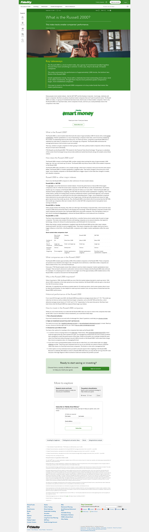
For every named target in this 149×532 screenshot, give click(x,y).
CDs (28, 513)
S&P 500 (50, 186)
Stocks (84, 440)
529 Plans (46, 520)
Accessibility (103, 527)
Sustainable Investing (50, 511)
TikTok (125, 509)
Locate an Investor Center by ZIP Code (90, 506)
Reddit (105, 509)
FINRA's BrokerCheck (67, 517)
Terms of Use (83, 527)
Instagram (85, 509)
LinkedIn (92, 509)
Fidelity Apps (85, 511)
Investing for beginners (53, 440)
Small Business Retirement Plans (68, 509)
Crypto (29, 517)
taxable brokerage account (69, 323)
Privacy (88, 527)
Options (29, 515)
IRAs (62, 504)
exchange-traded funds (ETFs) (97, 332)
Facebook (119, 509)
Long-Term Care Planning (51, 517)
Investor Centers (31, 522)
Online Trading (48, 507)
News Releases (34, 529)
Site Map (98, 527)
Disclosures (83, 529)
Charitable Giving (66, 512)
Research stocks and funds (64, 388)
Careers (28, 529)
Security (93, 527)
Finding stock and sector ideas (71, 440)
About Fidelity (42, 529)
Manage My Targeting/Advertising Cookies (96, 529)
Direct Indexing (48, 509)
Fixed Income (31, 509)
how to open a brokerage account (85, 325)
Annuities (46, 513)
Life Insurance (48, 515)
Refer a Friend (94, 511)
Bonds (28, 511)
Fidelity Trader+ (31, 520)
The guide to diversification (89, 388)
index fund (74, 332)
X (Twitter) (111, 509)
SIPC (67, 496)
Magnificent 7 (64, 213)
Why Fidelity (64, 519)
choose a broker (103, 318)
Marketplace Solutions (67, 515)
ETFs (28, 507)
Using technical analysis (95, 440)
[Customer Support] (106, 2)
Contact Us (109, 527)
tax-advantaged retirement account (90, 323)
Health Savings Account (50, 522)
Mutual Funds (31, 504)
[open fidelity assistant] (127, 6)
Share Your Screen (117, 527)
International (49, 529)
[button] (99, 395)
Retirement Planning (66, 507)
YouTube (99, 509)
